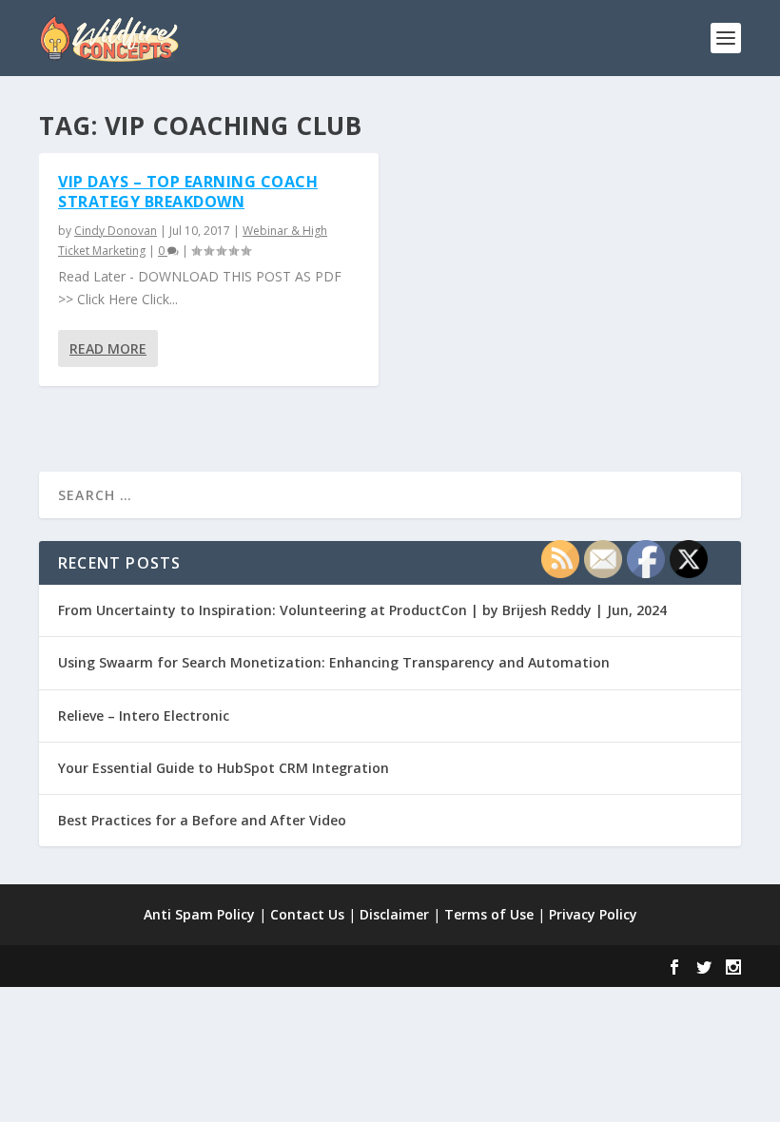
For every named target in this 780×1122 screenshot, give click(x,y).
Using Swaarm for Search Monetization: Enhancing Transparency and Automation (334, 662)
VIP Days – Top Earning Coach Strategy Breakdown (188, 191)
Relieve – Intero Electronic (143, 715)
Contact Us (307, 914)
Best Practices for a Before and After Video (202, 820)
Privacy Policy (593, 914)
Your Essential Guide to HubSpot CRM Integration (223, 768)
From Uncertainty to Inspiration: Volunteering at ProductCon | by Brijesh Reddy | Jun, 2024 (362, 610)
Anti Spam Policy (199, 914)
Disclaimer (394, 914)
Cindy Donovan (115, 230)
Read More (107, 348)
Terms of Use (489, 914)
